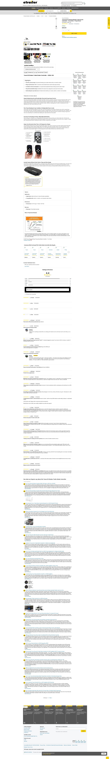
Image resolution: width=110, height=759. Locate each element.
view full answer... (28, 563)
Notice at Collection (67, 745)
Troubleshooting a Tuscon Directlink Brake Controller (36, 526)
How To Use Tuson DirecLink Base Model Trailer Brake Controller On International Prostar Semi (44, 676)
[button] (68, 252)
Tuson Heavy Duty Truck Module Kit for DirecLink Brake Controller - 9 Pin (35, 254)
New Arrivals (74, 8)
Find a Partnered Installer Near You (30, 736)
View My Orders (27, 728)
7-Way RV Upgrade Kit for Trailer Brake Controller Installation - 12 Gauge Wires (66, 254)
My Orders (74, 5)
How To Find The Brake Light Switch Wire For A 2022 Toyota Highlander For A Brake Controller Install (45, 551)
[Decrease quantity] (63, 30)
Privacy (57, 731)
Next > (51, 697)
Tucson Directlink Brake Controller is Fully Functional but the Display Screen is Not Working (43, 627)
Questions (76, 23)
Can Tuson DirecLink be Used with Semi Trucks (34, 558)
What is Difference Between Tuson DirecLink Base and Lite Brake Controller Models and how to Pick (45, 590)
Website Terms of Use (28, 747)
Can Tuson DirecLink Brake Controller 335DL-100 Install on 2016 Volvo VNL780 (40, 483)
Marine (64, 8)
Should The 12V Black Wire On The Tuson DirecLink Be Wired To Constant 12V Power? (42, 613)
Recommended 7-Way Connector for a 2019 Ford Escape (36, 598)
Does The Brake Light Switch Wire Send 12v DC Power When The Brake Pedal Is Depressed (43, 690)
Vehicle (51, 8)
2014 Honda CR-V (50, 10)
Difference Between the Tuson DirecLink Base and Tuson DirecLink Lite (39, 667)
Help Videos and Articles (44, 733)
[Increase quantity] (68, 30)
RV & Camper (57, 8)
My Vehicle (41, 10)
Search (41, 734)
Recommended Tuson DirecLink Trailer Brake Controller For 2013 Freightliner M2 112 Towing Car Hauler (45, 651)
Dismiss (103, 754)
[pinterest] (79, 741)
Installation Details (27, 240)
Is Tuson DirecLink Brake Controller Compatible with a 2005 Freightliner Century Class (42, 565)
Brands (68, 8)
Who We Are (42, 728)
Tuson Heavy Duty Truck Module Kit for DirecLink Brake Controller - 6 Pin (42, 254)
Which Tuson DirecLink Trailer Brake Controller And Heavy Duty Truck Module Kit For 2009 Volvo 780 (45, 659)
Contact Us (26, 732)
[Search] (63, 3)
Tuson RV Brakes (65, 18)
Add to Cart (74, 33)
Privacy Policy (42, 745)
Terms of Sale (74, 745)
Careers (41, 729)
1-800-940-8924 (44, 5)
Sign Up (25, 741)
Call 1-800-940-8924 (56, 754)
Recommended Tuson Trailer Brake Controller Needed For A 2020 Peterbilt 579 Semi (42, 503)
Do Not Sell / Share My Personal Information (54, 745)
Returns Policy (26, 729)
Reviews (71, 23)
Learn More (27, 266)
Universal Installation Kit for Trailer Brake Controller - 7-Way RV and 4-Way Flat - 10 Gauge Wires (50, 254)
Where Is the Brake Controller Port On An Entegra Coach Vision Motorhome (40, 511)
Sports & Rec (40, 8)
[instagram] (82, 741)
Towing (34, 8)
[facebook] (76, 741)
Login (25, 739)
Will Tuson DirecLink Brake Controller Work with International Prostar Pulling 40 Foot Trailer (43, 490)
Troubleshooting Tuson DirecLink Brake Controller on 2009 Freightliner (39, 573)
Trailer (46, 8)
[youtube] (85, 741)
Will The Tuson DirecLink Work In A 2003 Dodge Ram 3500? (37, 643)
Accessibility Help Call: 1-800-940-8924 (31, 745)
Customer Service (65, 5)
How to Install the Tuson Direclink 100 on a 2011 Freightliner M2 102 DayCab (40, 682)
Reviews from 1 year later (31, 294)
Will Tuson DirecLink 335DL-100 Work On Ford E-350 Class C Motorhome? (39, 534)
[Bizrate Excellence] (28, 752)
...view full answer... (28, 509)
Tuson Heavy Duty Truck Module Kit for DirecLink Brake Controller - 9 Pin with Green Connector (27, 254)
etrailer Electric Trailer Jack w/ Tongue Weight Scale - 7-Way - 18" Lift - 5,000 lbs (58, 254)
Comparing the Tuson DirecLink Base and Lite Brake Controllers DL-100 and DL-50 (41, 619)
